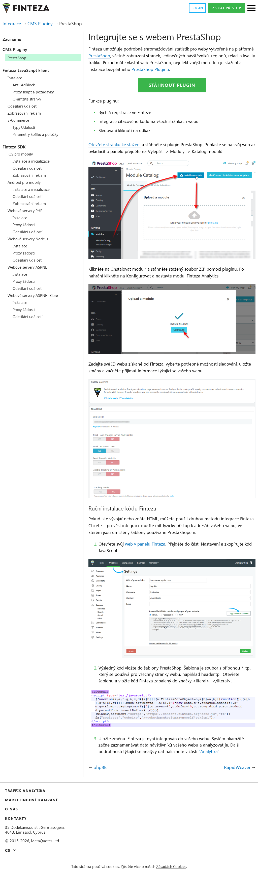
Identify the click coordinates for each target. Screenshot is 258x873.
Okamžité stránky (27, 98)
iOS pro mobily (20, 154)
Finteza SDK (14, 146)
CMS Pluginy (40, 23)
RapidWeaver (237, 767)
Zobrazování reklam (24, 113)
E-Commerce (18, 120)
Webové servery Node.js (28, 238)
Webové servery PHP (25, 210)
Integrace (12, 23)
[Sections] (251, 8)
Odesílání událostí (23, 106)
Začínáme (12, 39)
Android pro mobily (24, 182)
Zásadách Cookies (171, 866)
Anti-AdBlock (24, 84)
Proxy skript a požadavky (33, 91)
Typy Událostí (24, 127)
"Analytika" (209, 751)
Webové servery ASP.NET (28, 267)
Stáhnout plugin (172, 85)
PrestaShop (99, 55)
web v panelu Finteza (145, 544)
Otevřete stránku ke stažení (114, 144)
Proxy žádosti (24, 224)
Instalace (15, 77)
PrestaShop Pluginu (150, 69)
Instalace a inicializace (31, 161)
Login (197, 8)
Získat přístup (226, 8)
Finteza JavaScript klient (26, 70)
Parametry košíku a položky (35, 134)
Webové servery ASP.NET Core (33, 295)
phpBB (100, 767)
